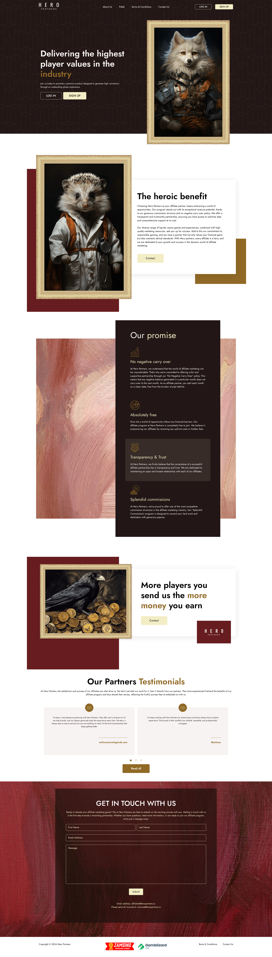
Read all (136, 768)
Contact (150, 258)
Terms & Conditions (141, 6)
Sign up (224, 6)
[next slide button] (131, 760)
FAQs (122, 6)
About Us (107, 6)
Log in (203, 6)
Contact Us (163, 6)
